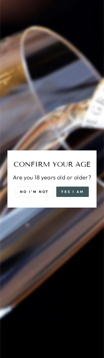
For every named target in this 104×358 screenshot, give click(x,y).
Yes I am (72, 191)
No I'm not (34, 191)
